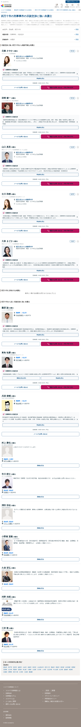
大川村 (39, 669)
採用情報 (8, 718)
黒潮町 (31, 672)
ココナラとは (10, 698)
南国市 (20, 667)
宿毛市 (34, 667)
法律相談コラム (11, 696)
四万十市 (19, 56)
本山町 (25, 669)
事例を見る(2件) (21, 378)
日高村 (5, 672)
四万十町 (15, 672)
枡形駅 (6, 492)
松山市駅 (7, 646)
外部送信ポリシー (51, 698)
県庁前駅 (19, 360)
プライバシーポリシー (52, 696)
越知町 (66, 669)
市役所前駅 (19, 315)
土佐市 (25, 667)
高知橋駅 (7, 555)
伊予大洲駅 (7, 461)
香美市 (57, 667)
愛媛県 (18, 313)
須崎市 (29, 667)
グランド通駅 (8, 523)
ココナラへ (6, 2)
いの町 (44, 669)
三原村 (26, 672)
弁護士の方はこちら (72, 1)
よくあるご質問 (11, 701)
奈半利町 (67, 667)
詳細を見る (40, 465)
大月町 (21, 672)
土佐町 (34, 669)
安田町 (5, 669)
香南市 (53, 667)
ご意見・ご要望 (50, 690)
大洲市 (11, 459)
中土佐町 (55, 669)
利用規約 (48, 693)
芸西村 (20, 669)
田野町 (73, 667)
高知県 (6, 490)
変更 (77, 29)
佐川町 (61, 669)
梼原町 (71, 669)
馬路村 (15, 669)
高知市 (11, 490)
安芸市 (15, 667)
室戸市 (10, 667)
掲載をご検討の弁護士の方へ (54, 701)
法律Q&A (9, 693)
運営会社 (8, 715)
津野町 (10, 672)
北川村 (10, 669)
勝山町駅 (19, 403)
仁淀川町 (49, 669)
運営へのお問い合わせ (13, 704)
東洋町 (62, 667)
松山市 (24, 313)
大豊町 (29, 669)
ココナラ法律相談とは (13, 690)
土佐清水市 (40, 667)
